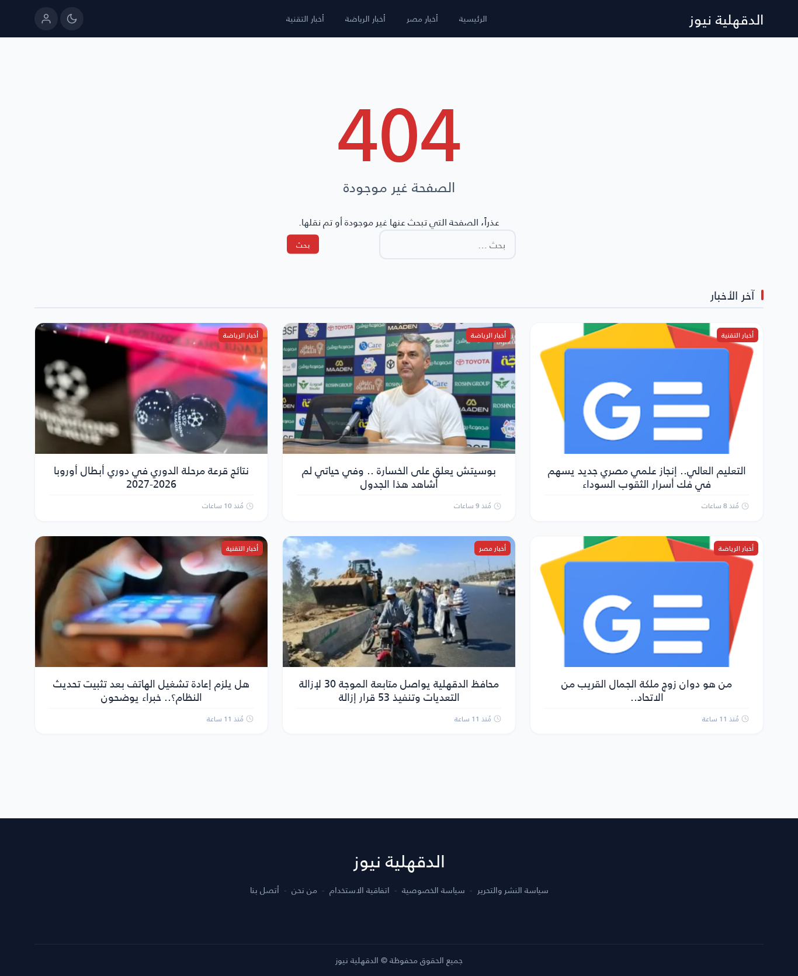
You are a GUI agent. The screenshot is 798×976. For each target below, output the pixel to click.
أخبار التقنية (305, 18)
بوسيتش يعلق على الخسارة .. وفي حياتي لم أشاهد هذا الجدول (399, 477)
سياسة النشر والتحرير (513, 890)
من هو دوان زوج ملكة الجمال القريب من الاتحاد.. (646, 690)
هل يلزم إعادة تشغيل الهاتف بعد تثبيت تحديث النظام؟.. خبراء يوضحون (151, 690)
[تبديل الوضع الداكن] (72, 18)
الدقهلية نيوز (726, 18)
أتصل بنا (264, 890)
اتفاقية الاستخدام (359, 890)
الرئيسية (473, 18)
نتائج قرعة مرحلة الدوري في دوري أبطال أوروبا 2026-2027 (151, 477)
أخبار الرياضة (365, 18)
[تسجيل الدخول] (46, 18)
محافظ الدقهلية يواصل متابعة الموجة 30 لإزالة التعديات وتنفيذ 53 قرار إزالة (399, 690)
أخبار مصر (422, 18)
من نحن (304, 890)
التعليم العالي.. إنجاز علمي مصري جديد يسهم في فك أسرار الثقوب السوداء (647, 477)
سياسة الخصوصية (433, 890)
